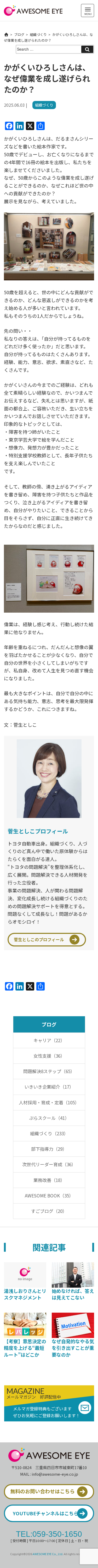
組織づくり (38, 34)
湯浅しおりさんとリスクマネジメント (25, 1294)
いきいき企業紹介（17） (49, 1086)
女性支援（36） (49, 1055)
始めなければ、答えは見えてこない (73, 1294)
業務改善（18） (49, 1180)
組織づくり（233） (49, 1133)
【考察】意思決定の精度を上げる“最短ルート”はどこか (25, 1348)
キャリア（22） (49, 1040)
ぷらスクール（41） (49, 1118)
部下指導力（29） (49, 1149)
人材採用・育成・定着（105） (49, 1102)
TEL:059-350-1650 (49, 1533)
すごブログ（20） (49, 1211)
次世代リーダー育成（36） (49, 1164)
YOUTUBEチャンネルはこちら (45, 1513)
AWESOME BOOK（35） (49, 1195)
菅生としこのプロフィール (39, 939)
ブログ (19, 34)
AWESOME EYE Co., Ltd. (48, 1554)
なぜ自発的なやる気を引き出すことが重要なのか (73, 1348)
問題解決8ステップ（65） (49, 1071)
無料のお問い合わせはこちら (42, 1491)
